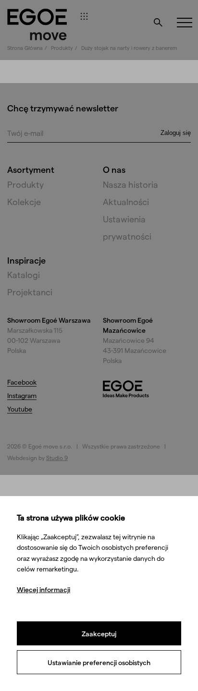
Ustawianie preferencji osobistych (99, 662)
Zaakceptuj (99, 634)
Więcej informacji (43, 589)
